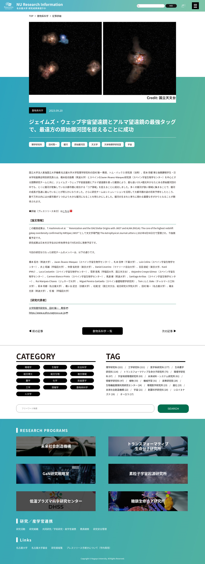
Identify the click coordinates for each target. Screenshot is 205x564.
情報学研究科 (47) (115, 380)
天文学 (94, 144)
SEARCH (173, 408)
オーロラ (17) (127, 394)
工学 (28, 387)
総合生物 (55, 373)
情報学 (55, 387)
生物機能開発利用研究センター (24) (124, 385)
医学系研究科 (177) (159, 367)
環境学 (28, 367)
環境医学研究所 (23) (157, 385)
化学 (55, 380)
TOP (31, 15)
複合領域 (82, 373)
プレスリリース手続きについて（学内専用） (89, 547)
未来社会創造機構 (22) (117, 389)
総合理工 (28, 373)
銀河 (66, 144)
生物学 (55, 367)
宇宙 (130, 144)
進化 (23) (177, 385)
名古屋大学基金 (39, 547)
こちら (66, 211)
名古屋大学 (21, 547)
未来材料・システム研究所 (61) (163, 376)
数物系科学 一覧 (102, 331)
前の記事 (37, 331)
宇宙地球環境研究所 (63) (130, 376)
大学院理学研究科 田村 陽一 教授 (47, 307)
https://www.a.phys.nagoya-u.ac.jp (47, 312)
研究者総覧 (57, 547)
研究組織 (33, 528)
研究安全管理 (100, 528)
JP (182, 5)
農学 (28, 380)
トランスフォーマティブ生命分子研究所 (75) (146, 371)
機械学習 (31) (150, 380)
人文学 (28, 393)
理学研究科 (37, 144)
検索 (171, 6)
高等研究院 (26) (170, 380)
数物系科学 (42, 15)
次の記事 (167, 331)
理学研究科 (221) (114, 367)
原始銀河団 (79, 144)
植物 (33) (133, 380)
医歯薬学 (82, 380)
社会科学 (82, 367)
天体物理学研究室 (112, 144)
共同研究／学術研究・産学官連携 (59, 528)
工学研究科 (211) (136, 367)
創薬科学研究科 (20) (158, 389)
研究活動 (20, 528)
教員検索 (84, 528)
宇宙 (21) (138, 389)
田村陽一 (53, 144)
